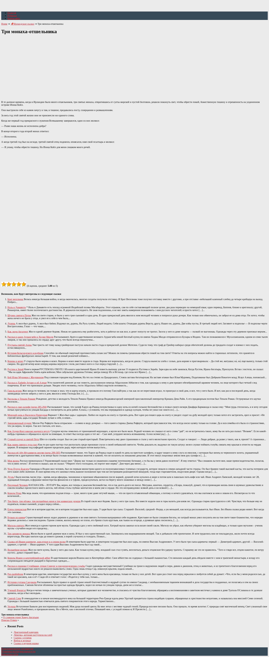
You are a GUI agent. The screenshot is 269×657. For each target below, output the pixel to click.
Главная (11, 13)
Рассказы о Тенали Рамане (21, 399)
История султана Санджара (21, 582)
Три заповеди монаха (18, 533)
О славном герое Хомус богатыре (21, 617)
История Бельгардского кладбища (25, 353)
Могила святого (15, 525)
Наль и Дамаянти (16, 307)
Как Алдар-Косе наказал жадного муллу (28, 431)
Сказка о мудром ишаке (26, 643)
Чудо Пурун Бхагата (18, 469)
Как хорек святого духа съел (22, 444)
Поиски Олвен (9, 620)
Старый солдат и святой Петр (23, 439)
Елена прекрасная (16, 509)
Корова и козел (15, 361)
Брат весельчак (15, 299)
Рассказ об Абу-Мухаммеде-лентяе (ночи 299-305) (33, 452)
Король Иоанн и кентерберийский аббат (28, 558)
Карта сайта (13, 18)
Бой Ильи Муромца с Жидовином (25, 377)
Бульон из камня (16, 517)
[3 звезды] (13, 284)
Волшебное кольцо (17, 550)
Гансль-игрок (14, 390)
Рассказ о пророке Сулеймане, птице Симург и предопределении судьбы (46, 566)
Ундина (11, 606)
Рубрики (12, 15)
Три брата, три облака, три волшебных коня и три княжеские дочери (43, 501)
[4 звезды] (18, 284)
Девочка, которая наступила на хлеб (33, 635)
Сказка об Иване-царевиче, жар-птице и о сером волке (36, 541)
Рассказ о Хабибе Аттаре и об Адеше (27, 382)
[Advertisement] (134, 66)
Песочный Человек (17, 485)
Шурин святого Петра (19, 315)
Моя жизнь (13, 460)
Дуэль (10, 477)
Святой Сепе (14, 598)
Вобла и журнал (22, 640)
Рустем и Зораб (15, 369)
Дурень (11, 323)
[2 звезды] (8, 284)
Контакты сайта (9, 654)
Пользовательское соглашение (17, 648)
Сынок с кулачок (23, 637)
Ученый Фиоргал (16, 590)
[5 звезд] (23, 284)
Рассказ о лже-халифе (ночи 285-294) (27, 407)
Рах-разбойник (15, 574)
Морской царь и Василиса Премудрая (27, 415)
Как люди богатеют (17, 331)
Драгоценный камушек (26, 632)
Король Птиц (14, 493)
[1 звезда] (3, 284)
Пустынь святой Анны (19, 345)
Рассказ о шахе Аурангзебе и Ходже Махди (30, 337)
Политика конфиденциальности (18, 651)
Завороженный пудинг (19, 423)
